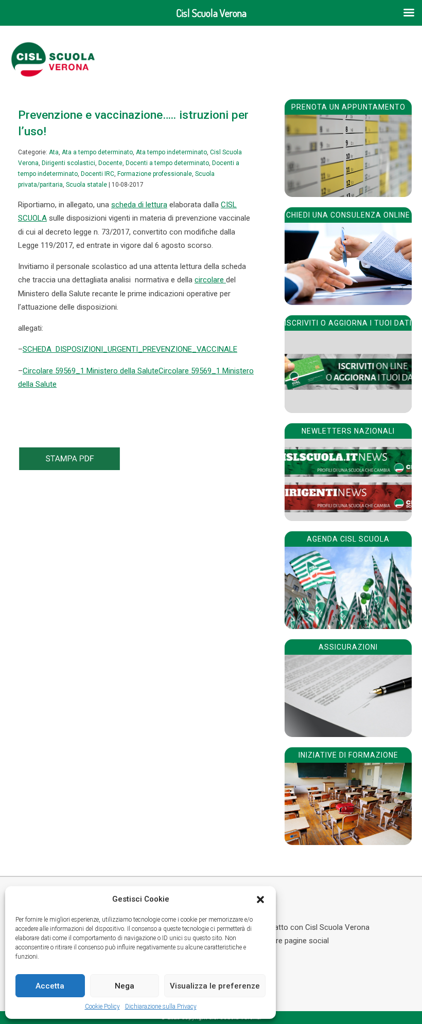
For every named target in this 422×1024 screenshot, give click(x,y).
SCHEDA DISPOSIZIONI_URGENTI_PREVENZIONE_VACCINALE (130, 349)
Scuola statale (86, 184)
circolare (210, 279)
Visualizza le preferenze (215, 986)
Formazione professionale (154, 173)
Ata (54, 152)
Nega (124, 986)
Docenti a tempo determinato (167, 163)
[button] (260, 899)
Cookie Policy (102, 1006)
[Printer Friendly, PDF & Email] (69, 467)
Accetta (50, 986)
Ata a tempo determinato (97, 152)
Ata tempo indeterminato (171, 152)
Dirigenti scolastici (68, 163)
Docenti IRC (97, 173)
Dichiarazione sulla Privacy (161, 1006)
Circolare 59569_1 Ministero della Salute (91, 370)
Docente (110, 163)
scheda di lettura (139, 204)
